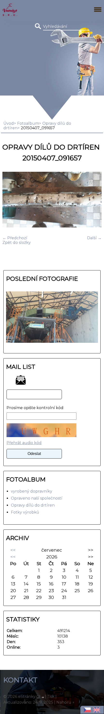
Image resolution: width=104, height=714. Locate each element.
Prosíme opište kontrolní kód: (35, 407)
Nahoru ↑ (65, 702)
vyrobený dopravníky (31, 491)
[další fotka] (93, 200)
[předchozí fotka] (10, 200)
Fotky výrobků (25, 512)
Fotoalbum (28, 123)
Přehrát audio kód (24, 442)
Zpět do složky (16, 242)
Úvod (8, 123)
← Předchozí (14, 238)
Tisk (50, 696)
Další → (94, 238)
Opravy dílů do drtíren (33, 505)
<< (13, 550)
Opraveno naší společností (36, 498)
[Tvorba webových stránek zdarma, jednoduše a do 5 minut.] (43, 697)
